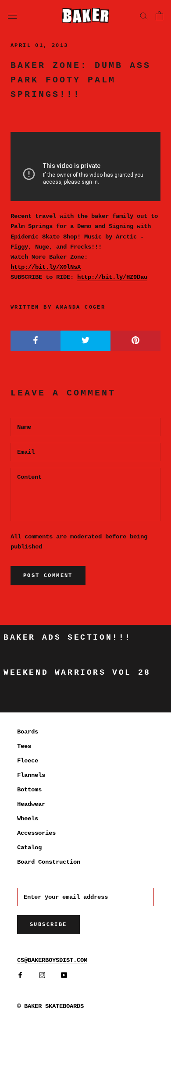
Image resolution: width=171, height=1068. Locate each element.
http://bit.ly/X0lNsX (46, 267)
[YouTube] (64, 975)
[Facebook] (20, 975)
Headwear (31, 804)
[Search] (144, 15)
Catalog (29, 847)
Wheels (27, 818)
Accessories (36, 833)
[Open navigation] (12, 15)
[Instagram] (42, 975)
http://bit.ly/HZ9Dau (112, 277)
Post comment (48, 576)
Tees (24, 746)
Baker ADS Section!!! (68, 637)
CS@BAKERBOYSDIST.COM (52, 960)
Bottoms (29, 789)
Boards (27, 731)
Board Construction (48, 861)
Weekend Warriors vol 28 (77, 672)
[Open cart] (159, 15)
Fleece (27, 760)
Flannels (31, 775)
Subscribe (48, 925)
